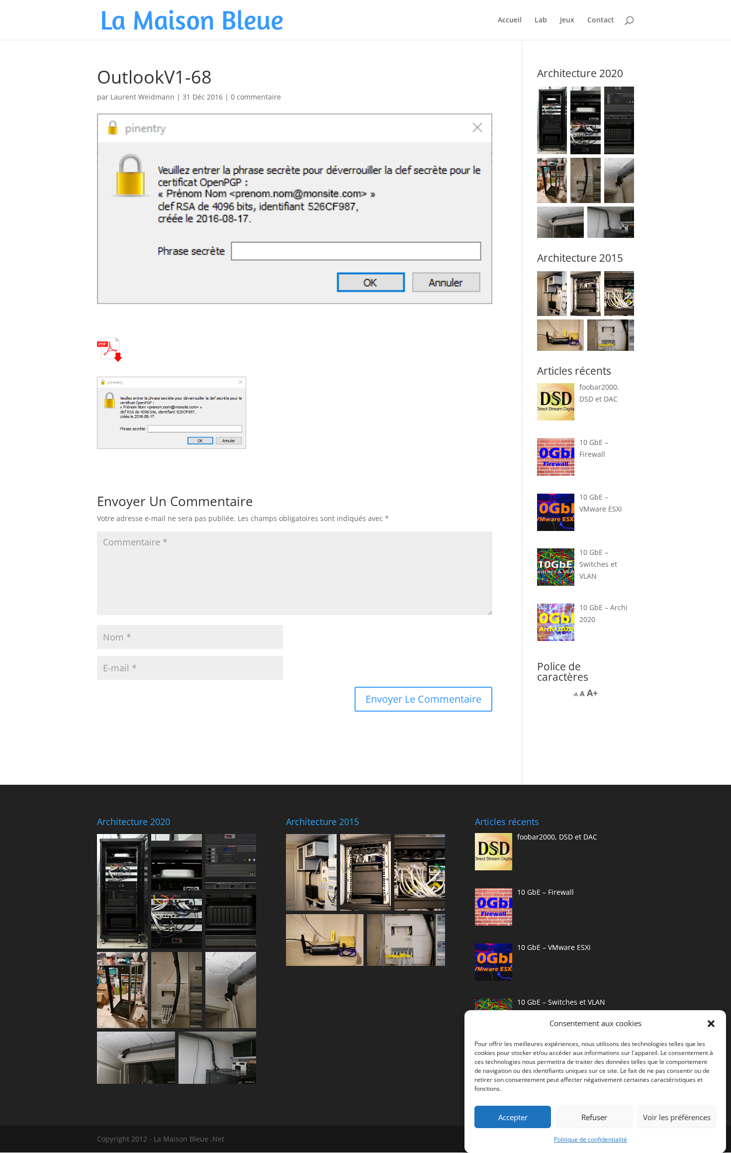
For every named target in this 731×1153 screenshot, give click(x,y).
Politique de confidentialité (590, 1139)
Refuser (594, 1117)
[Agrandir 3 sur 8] (621, 100)
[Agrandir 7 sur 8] (571, 219)
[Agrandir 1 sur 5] (554, 284)
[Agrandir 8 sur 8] (621, 219)
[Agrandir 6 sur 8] (621, 171)
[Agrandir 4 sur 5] (571, 332)
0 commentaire (256, 97)
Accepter (513, 1117)
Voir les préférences (677, 1117)
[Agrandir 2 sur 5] (588, 284)
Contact (600, 20)
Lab (541, 20)
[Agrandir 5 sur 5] (621, 332)
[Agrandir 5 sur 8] (588, 171)
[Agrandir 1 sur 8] (554, 100)
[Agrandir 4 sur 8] (554, 171)
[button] (711, 1024)
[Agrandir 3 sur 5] (621, 284)
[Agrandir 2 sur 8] (588, 100)
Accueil (510, 20)
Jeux (567, 20)
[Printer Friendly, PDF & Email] (109, 355)
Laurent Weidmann (142, 97)
